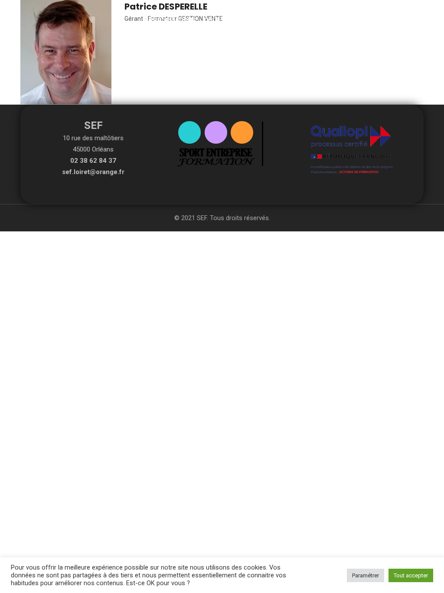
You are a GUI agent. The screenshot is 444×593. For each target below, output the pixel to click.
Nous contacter (398, 20)
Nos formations (170, 20)
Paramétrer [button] (365, 575)
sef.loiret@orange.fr (93, 172)
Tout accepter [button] (411, 575)
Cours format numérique (244, 20)
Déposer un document (328, 20)
